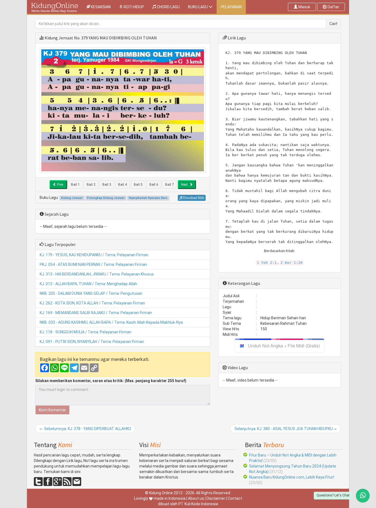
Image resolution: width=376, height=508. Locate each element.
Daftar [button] (333, 7)
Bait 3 (106, 185)
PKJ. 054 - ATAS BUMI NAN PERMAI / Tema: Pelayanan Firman (93, 264)
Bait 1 (75, 185)
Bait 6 (153, 185)
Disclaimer (215, 498)
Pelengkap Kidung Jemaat (106, 198)
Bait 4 (122, 185)
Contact (235, 498)
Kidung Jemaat (59, 37)
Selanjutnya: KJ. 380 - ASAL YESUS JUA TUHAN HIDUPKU (286, 428)
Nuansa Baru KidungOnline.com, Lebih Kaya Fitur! (291, 477)
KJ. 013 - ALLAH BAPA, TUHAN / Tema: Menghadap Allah (88, 284)
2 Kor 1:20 (291, 263)
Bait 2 (91, 185)
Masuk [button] (304, 7)
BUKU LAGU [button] (198, 7)
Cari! (333, 23)
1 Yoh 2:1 (267, 263)
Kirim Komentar (52, 410)
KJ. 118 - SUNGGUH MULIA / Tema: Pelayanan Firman (85, 332)
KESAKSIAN (102, 6)
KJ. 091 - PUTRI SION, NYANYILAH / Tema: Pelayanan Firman (92, 341)
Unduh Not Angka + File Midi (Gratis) (284, 345)
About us (196, 498)
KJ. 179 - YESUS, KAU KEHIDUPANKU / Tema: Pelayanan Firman (94, 255)
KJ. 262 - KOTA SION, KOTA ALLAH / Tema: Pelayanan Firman (92, 303)
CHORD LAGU (168, 7)
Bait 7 (169, 185)
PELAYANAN (231, 7)
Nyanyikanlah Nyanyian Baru (148, 198)
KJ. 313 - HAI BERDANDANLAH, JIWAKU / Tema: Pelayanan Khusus (97, 274)
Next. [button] (185, 185)
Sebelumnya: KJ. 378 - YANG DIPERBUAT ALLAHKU (85, 428)
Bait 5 (138, 185)
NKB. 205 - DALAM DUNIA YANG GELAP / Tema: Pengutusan (91, 293)
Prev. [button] (60, 185)
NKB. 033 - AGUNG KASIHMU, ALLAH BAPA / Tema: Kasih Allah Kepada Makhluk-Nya (111, 322)
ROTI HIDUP (133, 7)
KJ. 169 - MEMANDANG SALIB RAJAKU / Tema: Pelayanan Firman (96, 312)
